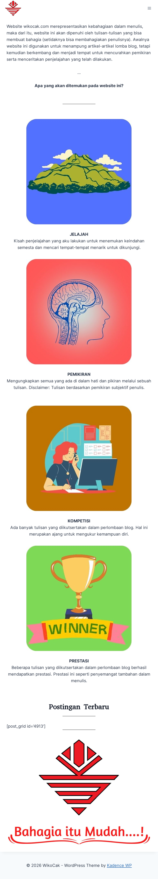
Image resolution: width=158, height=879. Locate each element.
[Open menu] (149, 8)
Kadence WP (119, 865)
